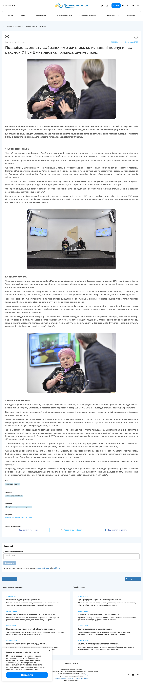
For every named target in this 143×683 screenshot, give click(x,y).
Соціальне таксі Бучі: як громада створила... (99, 644)
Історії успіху (20, 42)
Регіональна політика (64, 15)
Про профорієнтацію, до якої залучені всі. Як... (100, 600)
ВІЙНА (10, 15)
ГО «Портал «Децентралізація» (80, 675)
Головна (9, 26)
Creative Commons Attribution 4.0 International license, (71, 678)
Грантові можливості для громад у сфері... (26, 644)
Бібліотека (131, 15)
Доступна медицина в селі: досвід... (95, 629)
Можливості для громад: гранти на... (24, 600)
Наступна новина (9, 579)
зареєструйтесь (42, 568)
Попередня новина (133, 579)
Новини (18, 26)
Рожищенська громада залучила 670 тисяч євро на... (31, 614)
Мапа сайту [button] (70, 664)
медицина (9, 484)
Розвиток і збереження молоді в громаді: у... (99, 614)
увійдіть (56, 568)
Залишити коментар (13, 552)
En (123, 5)
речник (16, 484)
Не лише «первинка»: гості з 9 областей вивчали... (30, 629)
